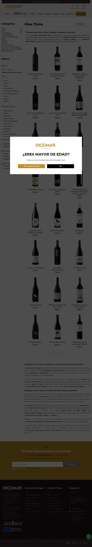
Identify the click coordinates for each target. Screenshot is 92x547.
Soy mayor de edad (31, 166)
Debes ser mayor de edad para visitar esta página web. (46, 160)
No (61, 166)
